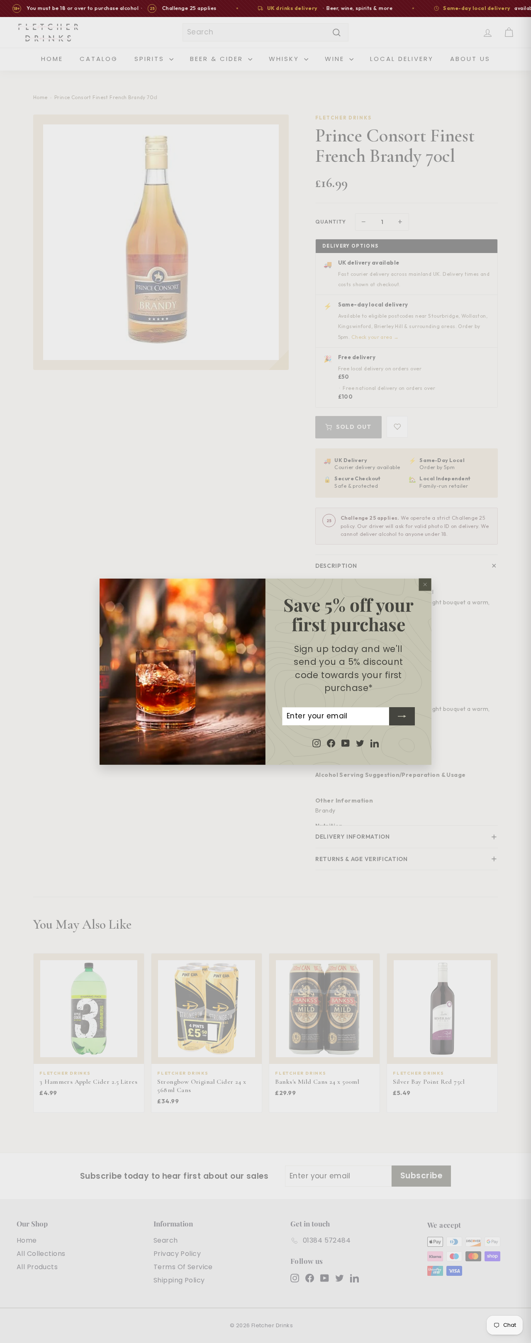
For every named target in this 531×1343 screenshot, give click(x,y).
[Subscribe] (402, 716)
